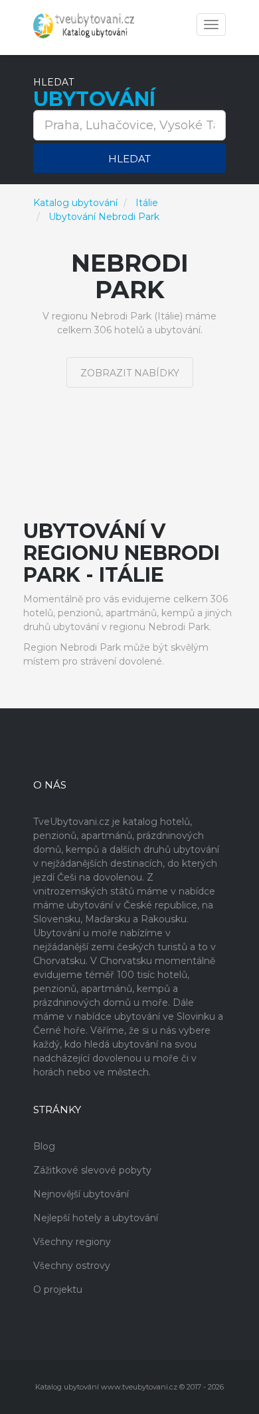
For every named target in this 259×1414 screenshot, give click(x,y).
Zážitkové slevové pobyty (92, 1170)
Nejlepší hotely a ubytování (95, 1218)
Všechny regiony (72, 1242)
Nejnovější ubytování (81, 1194)
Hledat (129, 158)
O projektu (57, 1289)
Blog (44, 1146)
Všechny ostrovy (71, 1266)
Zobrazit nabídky (129, 373)
